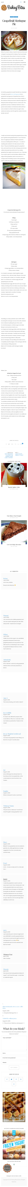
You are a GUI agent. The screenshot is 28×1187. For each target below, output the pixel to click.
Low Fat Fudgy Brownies (14, 544)
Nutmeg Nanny (8, 806)
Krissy (5, 578)
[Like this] (21, 444)
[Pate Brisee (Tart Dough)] (14, 504)
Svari (5, 863)
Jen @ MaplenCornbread (12, 734)
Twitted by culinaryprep (9, 1018)
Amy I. (5, 698)
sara (4, 930)
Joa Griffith (7, 713)
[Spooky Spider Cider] (14, 475)
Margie (6, 969)
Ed (4, 770)
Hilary (5, 634)
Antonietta (7, 659)
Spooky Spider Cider (14, 487)
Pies (11, 16)
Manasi (6, 615)
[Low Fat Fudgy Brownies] (14, 532)
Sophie (5, 791)
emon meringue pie (15, 94)
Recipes (15, 16)
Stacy (5, 842)
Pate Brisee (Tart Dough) (14, 516)
